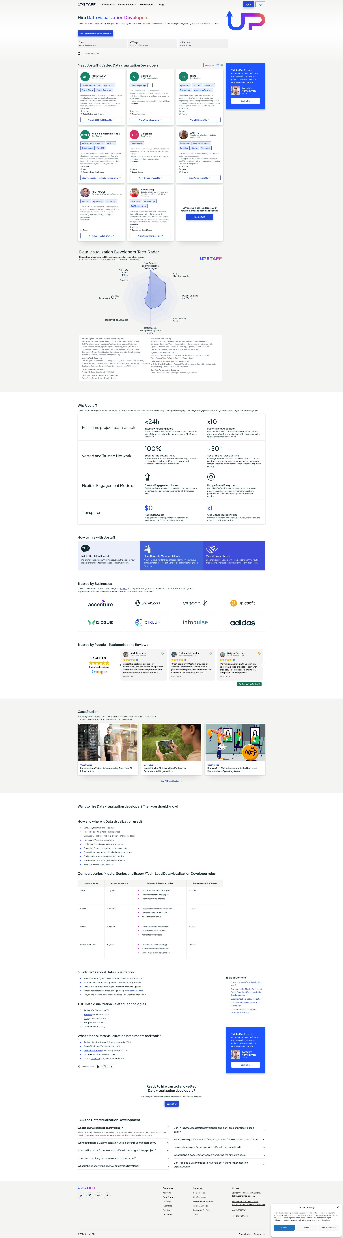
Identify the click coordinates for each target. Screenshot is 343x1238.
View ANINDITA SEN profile (100, 119)
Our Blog (167, 1201)
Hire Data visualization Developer (94, 33)
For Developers (126, 4)
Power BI (88, 1014)
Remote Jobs (199, 1192)
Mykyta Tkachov (187, 653)
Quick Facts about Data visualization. (246, 998)
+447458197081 (239, 1210)
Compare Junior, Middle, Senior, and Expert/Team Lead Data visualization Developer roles (246, 992)
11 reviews (104, 667)
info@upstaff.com (240, 1215)
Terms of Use (259, 1234)
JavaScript (95, 1058)
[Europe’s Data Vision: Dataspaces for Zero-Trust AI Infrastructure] (108, 749)
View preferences (328, 1227)
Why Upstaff (146, 4)
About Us (167, 1192)
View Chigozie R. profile (149, 177)
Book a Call (245, 100)
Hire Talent (106, 4)
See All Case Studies (170, 780)
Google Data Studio (93, 1050)
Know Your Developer (139, 43)
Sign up (248, 4)
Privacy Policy (245, 1234)
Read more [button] (128, 676)
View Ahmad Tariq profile (149, 235)
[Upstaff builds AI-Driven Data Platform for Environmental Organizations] (171, 749)
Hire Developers (200, 1197)
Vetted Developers (87, 43)
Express (123, 588)
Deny (306, 1227)
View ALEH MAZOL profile (100, 235)
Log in (260, 4)
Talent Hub (167, 1205)
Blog (161, 4)
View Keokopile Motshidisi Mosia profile (100, 177)
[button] (337, 1207)
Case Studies (168, 1197)
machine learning (135, 990)
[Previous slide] (64, 749)
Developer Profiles (201, 1210)
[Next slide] (278, 749)
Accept (284, 1227)
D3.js (86, 1018)
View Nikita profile (198, 119)
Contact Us (168, 1214)
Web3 (124, 410)
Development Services (203, 1201)
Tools (195, 1214)
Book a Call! (199, 216)
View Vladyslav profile (149, 119)
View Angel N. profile (198, 177)
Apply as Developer (201, 1205)
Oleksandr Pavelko (141, 653)
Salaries (166, 1210)
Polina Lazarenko (236, 653)
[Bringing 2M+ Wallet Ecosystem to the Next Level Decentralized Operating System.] (235, 749)
